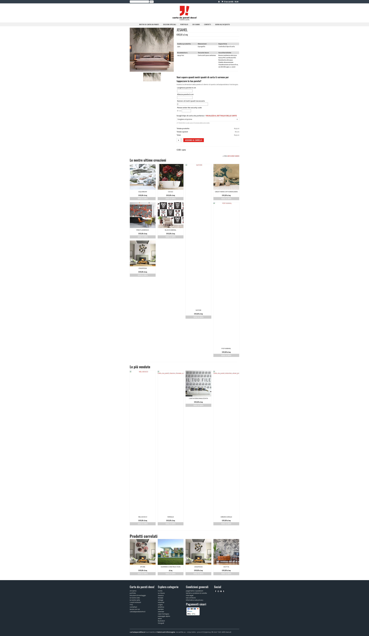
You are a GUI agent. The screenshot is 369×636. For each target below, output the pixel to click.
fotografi (161, 623)
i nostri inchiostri (135, 602)
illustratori (161, 621)
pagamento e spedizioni (194, 591)
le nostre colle (135, 598)
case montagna (163, 614)
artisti (160, 618)
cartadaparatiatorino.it (137, 612)
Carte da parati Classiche (233, 156)
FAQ (131, 605)
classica (161, 595)
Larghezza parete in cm (186, 88)
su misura (161, 593)
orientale (161, 612)
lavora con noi (135, 609)
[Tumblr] (223, 591)
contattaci (133, 607)
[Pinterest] (221, 591)
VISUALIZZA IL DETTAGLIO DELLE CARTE (221, 116)
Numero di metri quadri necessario (191, 101)
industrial (161, 602)
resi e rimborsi (191, 598)
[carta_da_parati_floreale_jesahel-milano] (147, 77)
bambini (161, 609)
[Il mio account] (219, 1)
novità (160, 591)
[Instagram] (218, 591)
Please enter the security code (189, 108)
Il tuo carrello (231, 1)
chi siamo (133, 591)
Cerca (151, 1)
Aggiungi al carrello (193, 140)
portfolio (133, 593)
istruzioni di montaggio (138, 595)
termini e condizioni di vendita (196, 593)
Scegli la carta (143, 198)
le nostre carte (135, 600)
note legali (189, 595)
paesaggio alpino (164, 616)
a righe (160, 605)
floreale (160, 598)
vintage (160, 600)
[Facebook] (215, 591)
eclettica (161, 607)
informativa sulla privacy (194, 600)
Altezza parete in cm (185, 94)
